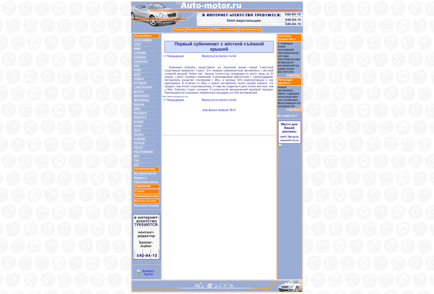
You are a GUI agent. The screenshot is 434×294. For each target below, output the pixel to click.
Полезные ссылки (146, 205)
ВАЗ (136, 156)
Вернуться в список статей (219, 56)
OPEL (137, 109)
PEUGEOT (140, 113)
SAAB (138, 126)
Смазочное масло (146, 182)
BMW (137, 48)
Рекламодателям (199, 29)
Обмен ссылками (225, 29)
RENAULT (140, 117)
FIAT (136, 66)
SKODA (139, 134)
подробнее (293, 75)
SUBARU (140, 139)
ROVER (139, 121)
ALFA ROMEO (143, 40)
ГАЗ (136, 160)
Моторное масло (145, 173)
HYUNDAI (140, 83)
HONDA (139, 79)
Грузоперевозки (250, 29)
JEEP (137, 74)
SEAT (137, 130)
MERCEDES (141, 96)
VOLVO (138, 147)
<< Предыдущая (173, 56)
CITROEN (140, 53)
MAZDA (139, 91)
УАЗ (136, 164)
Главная (178, 29)
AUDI (137, 44)
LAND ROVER (143, 87)
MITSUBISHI (141, 100)
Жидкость (140, 177)
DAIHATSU (141, 61)
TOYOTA (139, 143)
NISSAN (139, 104)
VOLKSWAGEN (143, 152)
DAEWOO (140, 57)
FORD (138, 70)
